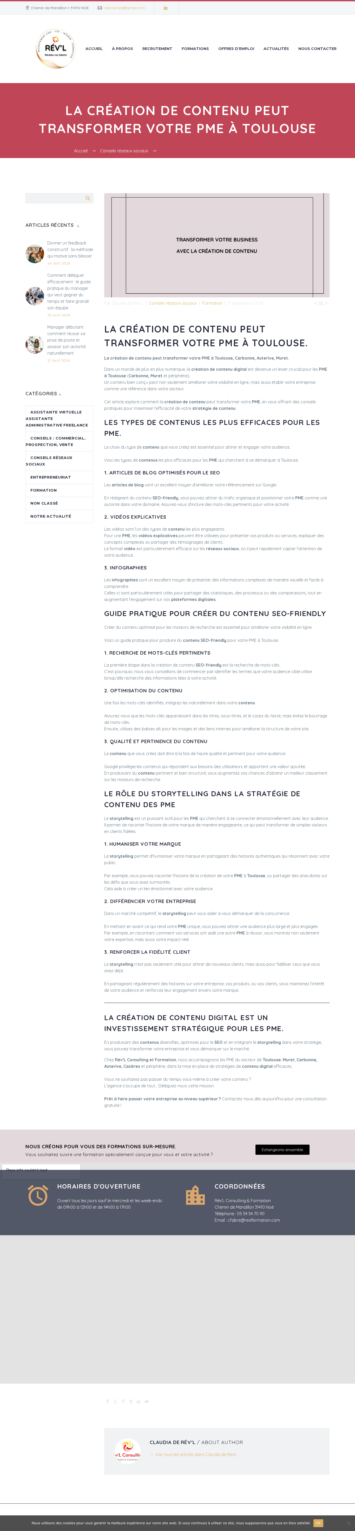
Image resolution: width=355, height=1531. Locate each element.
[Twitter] (115, 1401)
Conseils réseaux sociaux (173, 303)
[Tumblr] (131, 1401)
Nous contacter (317, 48)
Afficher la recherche (87, 198)
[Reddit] (146, 1401)
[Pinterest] (123, 1401)
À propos (122, 48)
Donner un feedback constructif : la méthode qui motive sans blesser (70, 249)
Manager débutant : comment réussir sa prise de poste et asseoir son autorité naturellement (66, 340)
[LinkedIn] (166, 8)
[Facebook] (108, 1401)
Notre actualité (50, 516)
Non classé (44, 503)
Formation (212, 303)
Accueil (94, 48)
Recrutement (157, 48)
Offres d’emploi (236, 48)
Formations (195, 48)
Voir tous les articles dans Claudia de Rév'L (196, 1454)
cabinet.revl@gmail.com (124, 7)
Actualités (276, 48)
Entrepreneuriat (50, 477)
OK (318, 1523)
